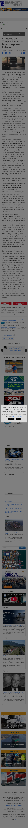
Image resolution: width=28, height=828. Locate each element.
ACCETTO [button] (11, 419)
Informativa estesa (17, 416)
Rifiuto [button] (18, 419)
